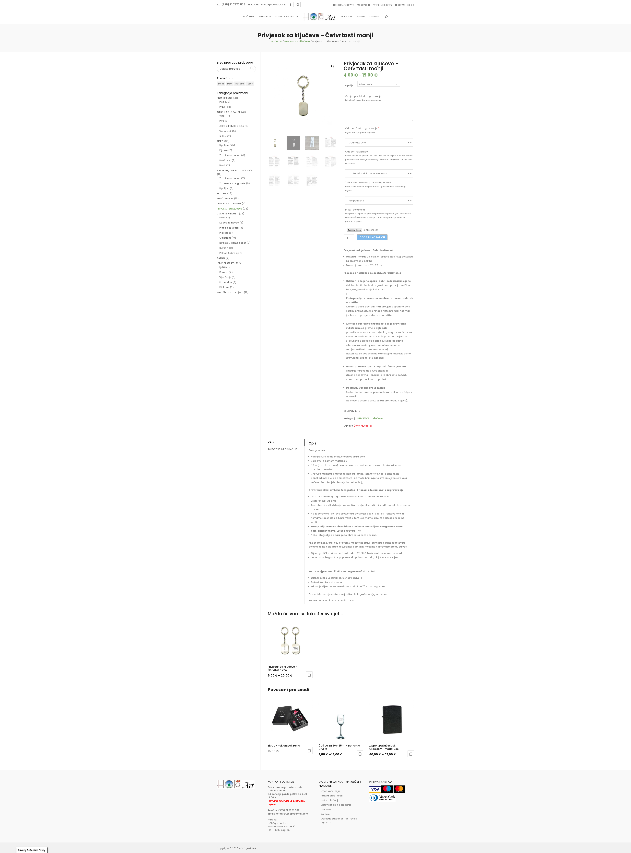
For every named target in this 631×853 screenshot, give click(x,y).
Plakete (223, 232)
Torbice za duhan (229, 155)
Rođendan (225, 282)
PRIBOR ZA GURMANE (229, 203)
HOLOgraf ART (247, 848)
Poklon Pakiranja (229, 253)
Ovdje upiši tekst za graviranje (363, 96)
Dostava (326, 809)
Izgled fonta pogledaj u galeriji (360, 132)
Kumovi (223, 272)
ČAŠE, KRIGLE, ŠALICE (228, 112)
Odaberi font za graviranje (362, 128)
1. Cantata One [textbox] (379, 142)
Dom (229, 83)
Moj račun (363, 5)
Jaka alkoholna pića (231, 126)
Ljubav (223, 267)
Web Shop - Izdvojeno (230, 292)
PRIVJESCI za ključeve (297, 41)
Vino (222, 115)
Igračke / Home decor (232, 243)
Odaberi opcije (309, 674)
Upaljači (224, 145)
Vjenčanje (225, 277)
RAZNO (221, 258)
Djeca (221, 83)
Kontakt (375, 16)
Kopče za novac (229, 222)
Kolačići (325, 814)
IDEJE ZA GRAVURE (227, 263)
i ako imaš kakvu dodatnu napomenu (363, 100)
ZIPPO (220, 141)
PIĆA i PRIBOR (225, 98)
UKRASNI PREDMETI (227, 213)
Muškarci (366, 425)
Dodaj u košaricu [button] (309, 750)
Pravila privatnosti (331, 795)
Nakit (222, 165)
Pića (221, 102)
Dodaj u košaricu (372, 237)
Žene (357, 425)
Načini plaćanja (330, 800)
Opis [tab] (271, 442)
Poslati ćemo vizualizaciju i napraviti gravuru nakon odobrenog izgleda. (375, 188)
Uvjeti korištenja (330, 791)
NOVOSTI (346, 16)
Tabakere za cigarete (232, 183)
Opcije (349, 85)
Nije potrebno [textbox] (379, 200)
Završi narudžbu (382, 5)
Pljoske (223, 150)
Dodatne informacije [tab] (282, 449)
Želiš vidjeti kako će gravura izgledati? (369, 182)
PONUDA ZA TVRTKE (286, 16)
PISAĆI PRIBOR (225, 198)
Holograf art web (343, 5)
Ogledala (225, 237)
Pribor (222, 107)
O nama (360, 16)
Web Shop (265, 16)
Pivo (221, 121)
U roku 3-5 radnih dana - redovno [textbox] (379, 173)
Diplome (224, 287)
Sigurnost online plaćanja (336, 804)
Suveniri (223, 248)
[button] (333, 66)
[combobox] (379, 143)
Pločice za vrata (229, 227)
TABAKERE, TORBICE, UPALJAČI (234, 170)
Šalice (222, 136)
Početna (249, 16)
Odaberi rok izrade (357, 151)
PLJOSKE (221, 193)
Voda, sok (225, 131)
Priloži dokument (355, 209)
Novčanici (225, 160)
